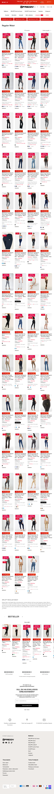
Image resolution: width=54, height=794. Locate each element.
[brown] (29, 65)
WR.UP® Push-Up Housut (16, 11)
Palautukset (5, 775)
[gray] (44, 66)
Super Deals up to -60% (33, 19)
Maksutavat (5, 764)
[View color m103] (40, 508)
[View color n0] (2, 65)
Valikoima (6, 11)
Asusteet (7, 15)
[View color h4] (2, 306)
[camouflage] (16, 386)
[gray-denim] (30, 226)
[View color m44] (15, 507)
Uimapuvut (47, 11)
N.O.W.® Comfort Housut (30, 11)
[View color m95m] (40, 307)
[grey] (20, 66)
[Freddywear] (27, 7)
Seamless (41, 11)
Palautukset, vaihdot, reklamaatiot (10, 769)
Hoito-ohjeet (5, 762)
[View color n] (15, 225)
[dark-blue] (3, 65)
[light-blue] (43, 66)
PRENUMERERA (27, 705)
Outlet (47, 15)
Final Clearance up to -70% (46, 19)
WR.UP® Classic (32, 740)
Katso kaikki (27, 622)
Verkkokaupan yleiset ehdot (9, 771)
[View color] (2, 263)
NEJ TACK (27, 709)
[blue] (43, 307)
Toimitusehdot (6, 766)
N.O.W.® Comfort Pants (33, 747)
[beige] (30, 65)
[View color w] (15, 307)
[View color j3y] (15, 106)
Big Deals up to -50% (20, 19)
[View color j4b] (15, 467)
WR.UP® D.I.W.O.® (32, 744)
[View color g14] (15, 427)
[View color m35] (40, 549)
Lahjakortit (38, 15)
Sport (29, 751)
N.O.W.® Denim (31, 749)
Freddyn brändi (31, 762)
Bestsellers (14, 15)
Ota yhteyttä (31, 769)
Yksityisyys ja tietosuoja (33, 766)
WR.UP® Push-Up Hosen (33, 738)
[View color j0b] (15, 186)
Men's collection (29, 15)
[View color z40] (40, 343)
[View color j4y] (15, 66)
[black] (17, 66)
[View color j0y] (40, 66)
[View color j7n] (2, 106)
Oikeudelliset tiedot (32, 764)
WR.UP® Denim (31, 742)
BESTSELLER (13, 616)
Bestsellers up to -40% (7, 19)
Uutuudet (21, 15)
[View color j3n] (40, 146)
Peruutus (5, 773)
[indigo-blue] (16, 66)
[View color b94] (40, 105)
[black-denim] (16, 186)
